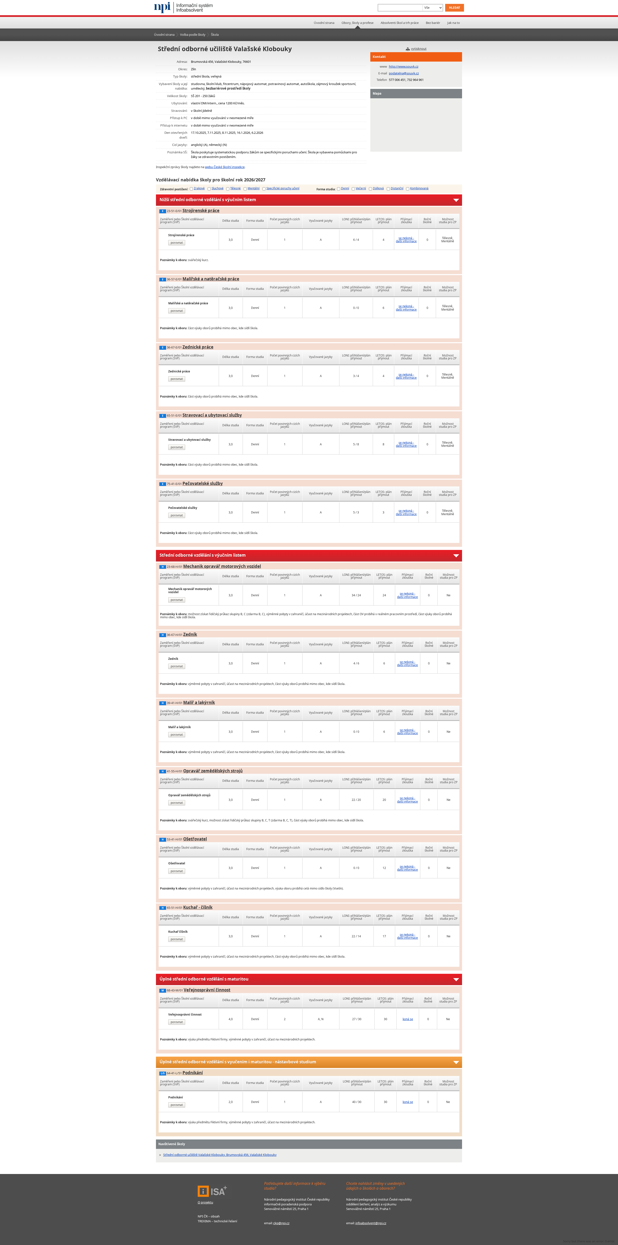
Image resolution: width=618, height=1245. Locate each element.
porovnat (177, 243)
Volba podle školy (192, 34)
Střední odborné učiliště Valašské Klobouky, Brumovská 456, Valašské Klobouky (220, 1155)
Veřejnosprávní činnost (207, 990)
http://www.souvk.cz (403, 66)
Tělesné (235, 188)
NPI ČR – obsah (209, 1216)
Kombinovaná (419, 188)
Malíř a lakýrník (199, 702)
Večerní (361, 188)
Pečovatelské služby (203, 483)
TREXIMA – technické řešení (217, 1221)
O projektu (205, 1202)
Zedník (190, 634)
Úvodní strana (324, 23)
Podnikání (193, 1072)
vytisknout (419, 48)
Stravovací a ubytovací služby (212, 415)
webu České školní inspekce (225, 167)
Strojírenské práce (201, 210)
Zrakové (199, 188)
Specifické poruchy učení (283, 188)
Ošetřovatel (195, 839)
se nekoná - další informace (406, 239)
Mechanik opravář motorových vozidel (222, 566)
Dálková (378, 188)
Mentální (254, 188)
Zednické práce (198, 347)
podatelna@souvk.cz (404, 73)
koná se (408, 1019)
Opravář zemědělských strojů (213, 771)
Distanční (397, 188)
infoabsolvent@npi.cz (370, 1223)
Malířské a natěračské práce (211, 279)
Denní (345, 188)
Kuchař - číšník (197, 907)
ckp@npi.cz (281, 1223)
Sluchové (218, 188)
